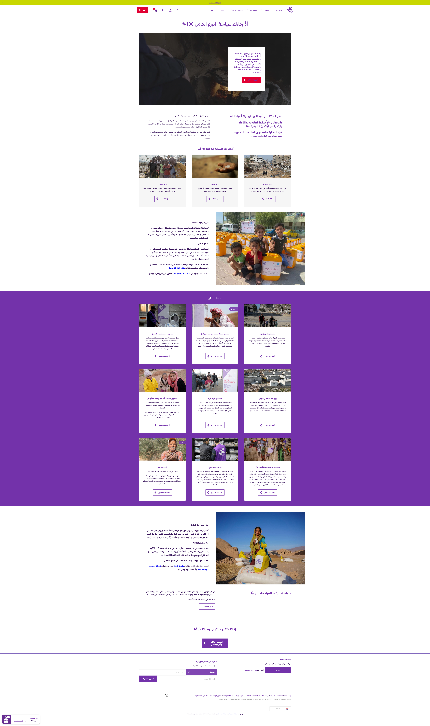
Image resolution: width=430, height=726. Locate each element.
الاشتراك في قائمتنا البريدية (202, 695)
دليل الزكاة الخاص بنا (177, 268)
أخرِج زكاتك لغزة (252, 79)
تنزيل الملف (208, 606)
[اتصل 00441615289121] (163, 10)
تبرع (144, 9)
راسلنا (278, 670)
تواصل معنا (287, 695)
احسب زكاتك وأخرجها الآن (217, 643)
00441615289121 (250, 670)
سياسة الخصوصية (228, 695)
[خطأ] (3, 37)
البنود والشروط (240, 695)
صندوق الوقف (217, 695)
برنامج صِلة (265, 695)
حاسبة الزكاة (179, 566)
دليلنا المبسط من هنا (182, 273)
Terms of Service (234, 714)
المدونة (272, 695)
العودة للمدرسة (215, 2)
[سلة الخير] (156, 10)
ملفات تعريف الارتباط (253, 695)
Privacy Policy (222, 714)
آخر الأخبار (280, 695)
